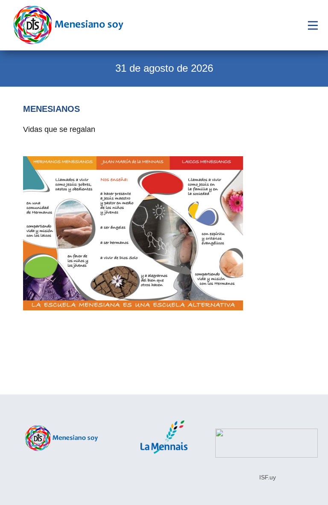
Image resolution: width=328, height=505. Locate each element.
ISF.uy (267, 477)
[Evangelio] (68, 25)
